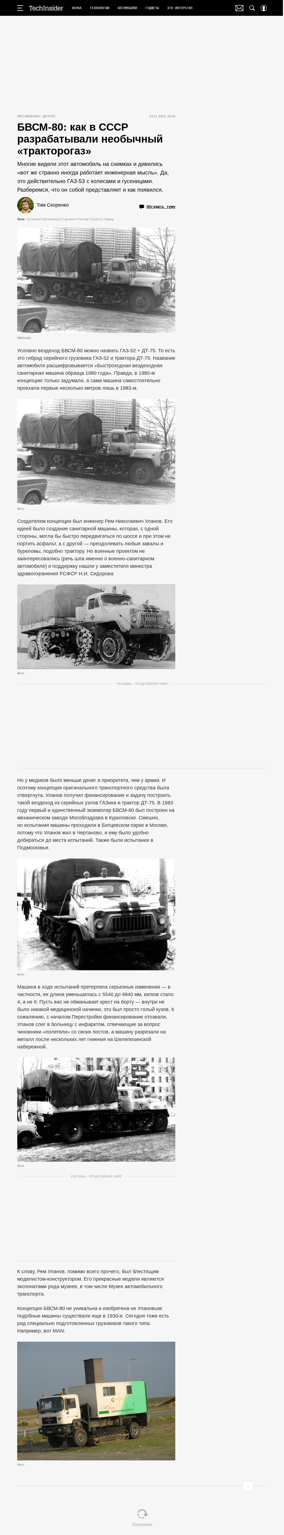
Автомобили (28, 116)
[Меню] (20, 8)
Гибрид (108, 219)
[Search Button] (252, 8)
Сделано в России (75, 219)
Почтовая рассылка (239, 8)
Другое (49, 116)
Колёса (96, 219)
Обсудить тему (160, 206)
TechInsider (46, 8)
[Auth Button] (264, 8)
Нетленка (33, 219)
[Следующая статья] (142, 1486)
